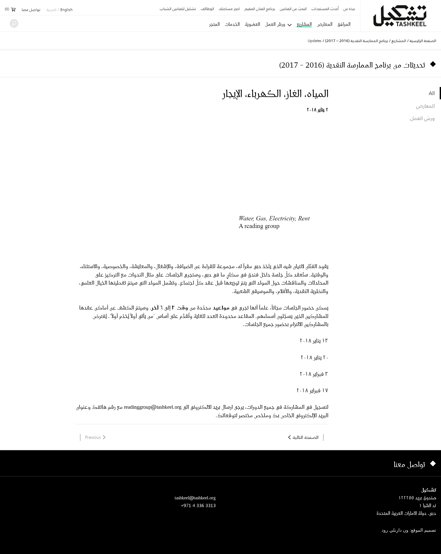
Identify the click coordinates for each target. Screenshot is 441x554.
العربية (51, 10)
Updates (315, 41)
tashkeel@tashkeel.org (195, 497)
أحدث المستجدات (325, 9)
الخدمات (232, 24)
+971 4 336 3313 (198, 505)
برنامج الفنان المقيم (260, 9)
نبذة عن (349, 9)
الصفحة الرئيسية (423, 41)
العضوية (252, 24)
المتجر (214, 24)
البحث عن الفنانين (293, 9)
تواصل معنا (31, 10)
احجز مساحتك (229, 9)
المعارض (324, 24)
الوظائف (207, 9)
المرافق (343, 24)
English (66, 10)
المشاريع (304, 24)
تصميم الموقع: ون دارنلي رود (409, 530)
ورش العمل (275, 24)
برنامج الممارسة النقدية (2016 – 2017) (356, 41)
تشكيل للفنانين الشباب (178, 9)
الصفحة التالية (306, 437)
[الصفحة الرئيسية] (401, 15)
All (432, 93)
